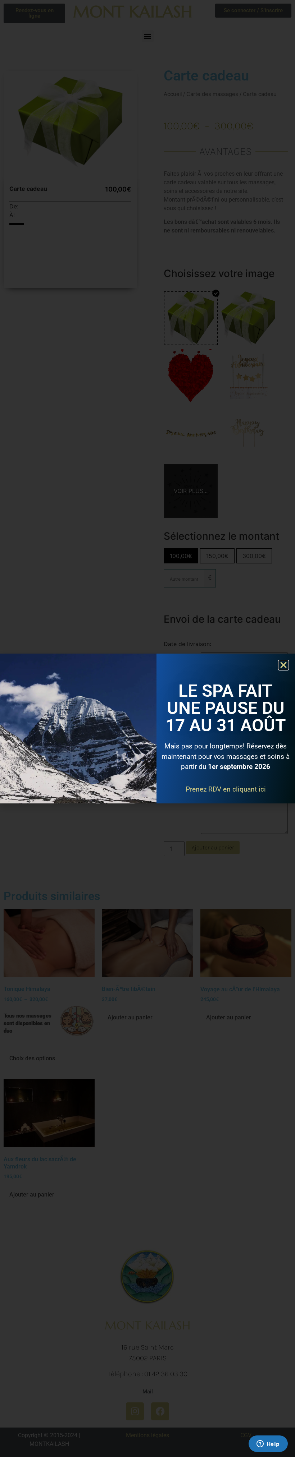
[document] (147, 728)
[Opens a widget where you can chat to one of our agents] (268, 1444)
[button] (283, 665)
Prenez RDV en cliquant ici (226, 789)
